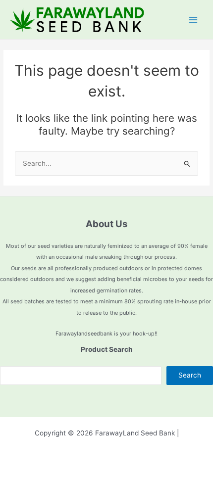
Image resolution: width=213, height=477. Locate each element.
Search (189, 375)
